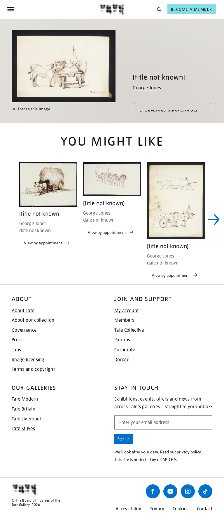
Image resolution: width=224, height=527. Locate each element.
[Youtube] (170, 491)
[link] (31, 109)
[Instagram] (188, 491)
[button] (158, 9)
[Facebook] (153, 491)
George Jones (147, 88)
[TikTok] (205, 491)
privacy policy (189, 452)
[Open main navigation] (53, 9)
